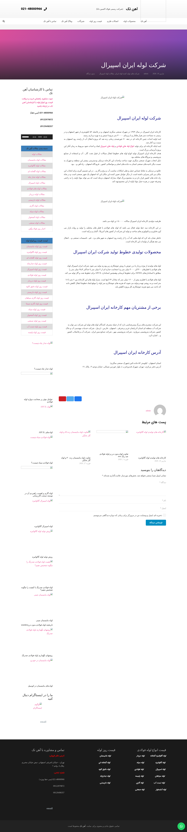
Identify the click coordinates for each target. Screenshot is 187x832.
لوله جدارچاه (105, 776)
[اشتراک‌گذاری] (78, 398)
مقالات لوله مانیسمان (37, 160)
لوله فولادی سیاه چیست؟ (42, 463)
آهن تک (82, 826)
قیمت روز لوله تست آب (37, 327)
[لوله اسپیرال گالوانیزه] (37, 511)
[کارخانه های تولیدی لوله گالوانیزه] (150, 442)
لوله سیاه (140, 762)
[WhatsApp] (24, 728)
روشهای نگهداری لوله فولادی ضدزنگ (37, 655)
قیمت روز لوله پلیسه (37, 332)
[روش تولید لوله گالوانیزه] (37, 542)
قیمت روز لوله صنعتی (37, 321)
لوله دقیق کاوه (104, 769)
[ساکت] (30, 137)
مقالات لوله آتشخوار (36, 217)
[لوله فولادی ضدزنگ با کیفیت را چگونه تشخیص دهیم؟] (37, 572)
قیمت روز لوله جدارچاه (37, 263)
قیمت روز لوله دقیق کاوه (36, 286)
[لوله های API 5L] (37, 417)
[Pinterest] (24, 722)
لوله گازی (139, 782)
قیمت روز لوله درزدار (37, 281)
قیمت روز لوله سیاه (36, 309)
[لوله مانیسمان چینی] (37, 605)
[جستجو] (3, 21)
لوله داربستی (105, 782)
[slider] (40, 137)
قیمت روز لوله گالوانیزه (37, 252)
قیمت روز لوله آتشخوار (37, 315)
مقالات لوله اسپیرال (106, 74)
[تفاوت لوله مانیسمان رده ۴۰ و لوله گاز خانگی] (74, 442)
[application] (37, 136)
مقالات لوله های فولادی (37, 188)
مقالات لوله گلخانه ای (37, 171)
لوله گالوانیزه (160, 762)
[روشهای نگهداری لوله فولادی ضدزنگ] (37, 640)
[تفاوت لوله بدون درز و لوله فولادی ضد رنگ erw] (112, 440)
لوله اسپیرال (161, 769)
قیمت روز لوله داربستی (37, 292)
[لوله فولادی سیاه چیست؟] (37, 448)
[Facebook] (37, 722)
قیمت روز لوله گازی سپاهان (37, 298)
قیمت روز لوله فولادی (37, 275)
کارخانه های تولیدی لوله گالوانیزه (152, 458)
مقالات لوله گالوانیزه (37, 166)
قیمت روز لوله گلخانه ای (36, 258)
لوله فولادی (139, 769)
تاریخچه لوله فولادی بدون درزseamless (37, 625)
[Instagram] (30, 808)
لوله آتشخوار (161, 789)
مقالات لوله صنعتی (37, 223)
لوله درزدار (140, 755)
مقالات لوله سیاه (37, 211)
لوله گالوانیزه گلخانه (158, 755)
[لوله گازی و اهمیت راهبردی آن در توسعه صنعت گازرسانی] (37, 478)
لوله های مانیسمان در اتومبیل (40, 686)
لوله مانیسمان (105, 755)
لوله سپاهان (160, 776)
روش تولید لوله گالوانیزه (42, 557)
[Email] (43, 722)
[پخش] (49, 137)
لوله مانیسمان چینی (44, 620)
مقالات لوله (37, 154)
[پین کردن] (62, 398)
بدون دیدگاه (90, 74)
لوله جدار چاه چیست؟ (43, 369)
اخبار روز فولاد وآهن (36, 229)
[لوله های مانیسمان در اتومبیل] (37, 671)
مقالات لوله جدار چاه (37, 177)
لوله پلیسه (139, 776)
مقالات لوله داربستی (37, 200)
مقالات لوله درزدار (37, 194)
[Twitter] (30, 722)
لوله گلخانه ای (105, 762)
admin (146, 74)
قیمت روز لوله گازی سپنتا (37, 304)
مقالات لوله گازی (37, 206)
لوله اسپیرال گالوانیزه (43, 526)
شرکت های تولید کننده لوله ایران (127, 74)
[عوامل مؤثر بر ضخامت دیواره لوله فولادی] (37, 384)
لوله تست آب (159, 782)
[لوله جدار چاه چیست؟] (37, 354)
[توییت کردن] (70, 398)
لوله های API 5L (46, 432)
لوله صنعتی (140, 789)
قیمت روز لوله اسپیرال (37, 269)
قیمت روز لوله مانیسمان (36, 246)
